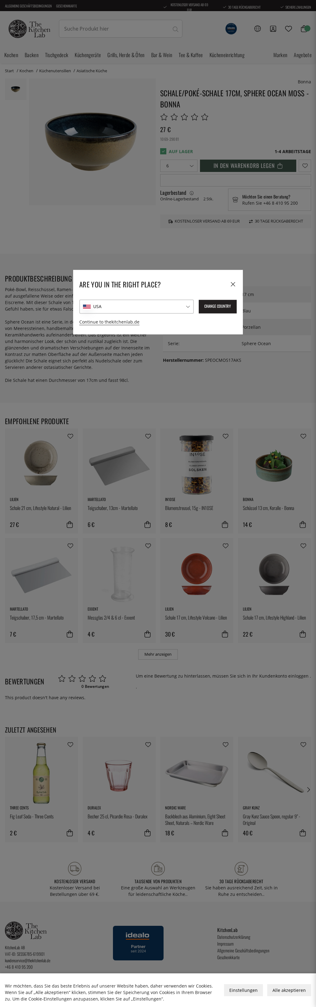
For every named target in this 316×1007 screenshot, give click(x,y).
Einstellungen (243, 990)
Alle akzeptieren (289, 990)
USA (97, 306)
